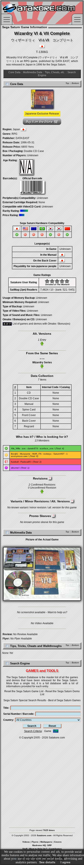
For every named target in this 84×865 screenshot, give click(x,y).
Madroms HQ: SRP (42, 845)
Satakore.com (57, 737)
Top (67, 83)
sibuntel (15, 468)
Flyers (35, 842)
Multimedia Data (32, 72)
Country (8, 719)
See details (47, 862)
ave (24, 448)
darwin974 (33, 448)
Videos (26, 842)
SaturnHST (58, 454)
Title (5, 707)
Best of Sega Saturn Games (64, 700)
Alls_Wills (15, 448)
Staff (24, 849)
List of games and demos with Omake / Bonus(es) (41, 323)
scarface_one (46, 448)
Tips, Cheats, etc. (55, 72)
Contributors (55, 849)
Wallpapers (46, 842)
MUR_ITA (36, 454)
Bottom (75, 83)
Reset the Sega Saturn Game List (23, 691)
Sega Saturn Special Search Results (24, 700)
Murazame (25, 454)
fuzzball (15, 462)
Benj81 (14, 454)
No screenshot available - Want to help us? (42, 612)
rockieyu (47, 454)
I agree (65, 862)
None (42, 202)
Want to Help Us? (38, 849)
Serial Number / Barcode (18, 713)
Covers (58, 842)
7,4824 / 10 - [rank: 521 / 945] (57, 289)
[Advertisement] (42, 781)
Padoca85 (25, 462)
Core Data (14, 72)
